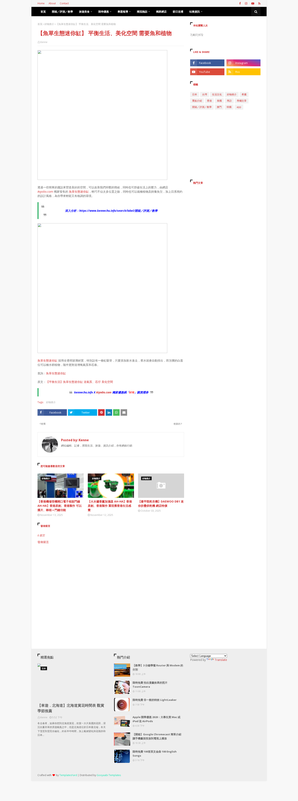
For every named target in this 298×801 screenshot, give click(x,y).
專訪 (229, 100)
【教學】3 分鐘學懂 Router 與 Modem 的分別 (158, 667)
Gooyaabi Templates (109, 775)
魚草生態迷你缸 (79, 191)
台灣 (204, 94)
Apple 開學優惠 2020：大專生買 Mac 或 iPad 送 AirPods (156, 719)
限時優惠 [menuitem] (103, 11)
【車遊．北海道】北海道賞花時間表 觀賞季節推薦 (71, 708)
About (52, 3)
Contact (64, 3)
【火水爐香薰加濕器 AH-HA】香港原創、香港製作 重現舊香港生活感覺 (110, 505)
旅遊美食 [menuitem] (84, 11)
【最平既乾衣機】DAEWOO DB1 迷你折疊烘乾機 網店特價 (161, 503)
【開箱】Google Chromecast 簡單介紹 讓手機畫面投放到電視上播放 (157, 736)
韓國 (229, 107)
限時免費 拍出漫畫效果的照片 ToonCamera (150, 684)
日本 (194, 94)
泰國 (219, 100)
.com (108, 392)
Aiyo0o (100, 392)
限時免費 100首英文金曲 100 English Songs (155, 753)
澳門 (219, 107)
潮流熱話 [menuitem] (142, 11)
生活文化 (217, 94)
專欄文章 (242, 100)
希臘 (244, 94)
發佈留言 (43, 542)
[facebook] (240, 3)
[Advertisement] (111, 578)
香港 (209, 100)
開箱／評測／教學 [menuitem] (62, 11)
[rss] (258, 3)
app (239, 107)
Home (41, 3)
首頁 (40, 24)
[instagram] (246, 3)
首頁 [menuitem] (43, 11)
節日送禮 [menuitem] (178, 11)
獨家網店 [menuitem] (161, 11)
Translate (221, 660)
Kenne (43, 42)
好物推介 (49, 24)
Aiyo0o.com (45, 191)
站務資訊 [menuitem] (194, 11)
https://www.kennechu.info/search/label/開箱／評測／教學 (118, 211)
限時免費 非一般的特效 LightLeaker (155, 700)
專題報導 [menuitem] (123, 11)
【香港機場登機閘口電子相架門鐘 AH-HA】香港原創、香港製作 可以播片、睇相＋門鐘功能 (60, 505)
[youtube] (252, 3)
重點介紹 (197, 100)
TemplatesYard (68, 775)
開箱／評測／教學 (202, 107)
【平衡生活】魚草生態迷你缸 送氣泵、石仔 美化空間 (79, 382)
